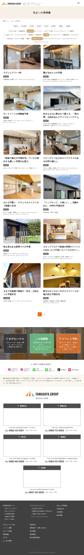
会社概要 (33, 531)
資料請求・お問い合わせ (38, 528)
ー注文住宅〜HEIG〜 (37, 508)
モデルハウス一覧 (9, 524)
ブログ (5, 537)
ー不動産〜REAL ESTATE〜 (38, 514)
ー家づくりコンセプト (10, 508)
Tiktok (63, 370)
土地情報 (60, 512)
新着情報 (6, 534)
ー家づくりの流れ (8, 519)
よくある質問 (7, 541)
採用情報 (33, 534)
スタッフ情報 (7, 531)
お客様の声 (60, 509)
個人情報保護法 (35, 537)
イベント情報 (7, 528)
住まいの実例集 (62, 505)
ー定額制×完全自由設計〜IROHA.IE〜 (42, 511)
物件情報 (60, 515)
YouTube (75, 370)
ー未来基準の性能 (8, 514)
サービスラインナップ (37, 505)
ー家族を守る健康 (8, 516)
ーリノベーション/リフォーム (39, 516)
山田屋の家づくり (9, 505)
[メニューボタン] (78, 3)
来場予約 (33, 524)
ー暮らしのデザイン (10, 511)
